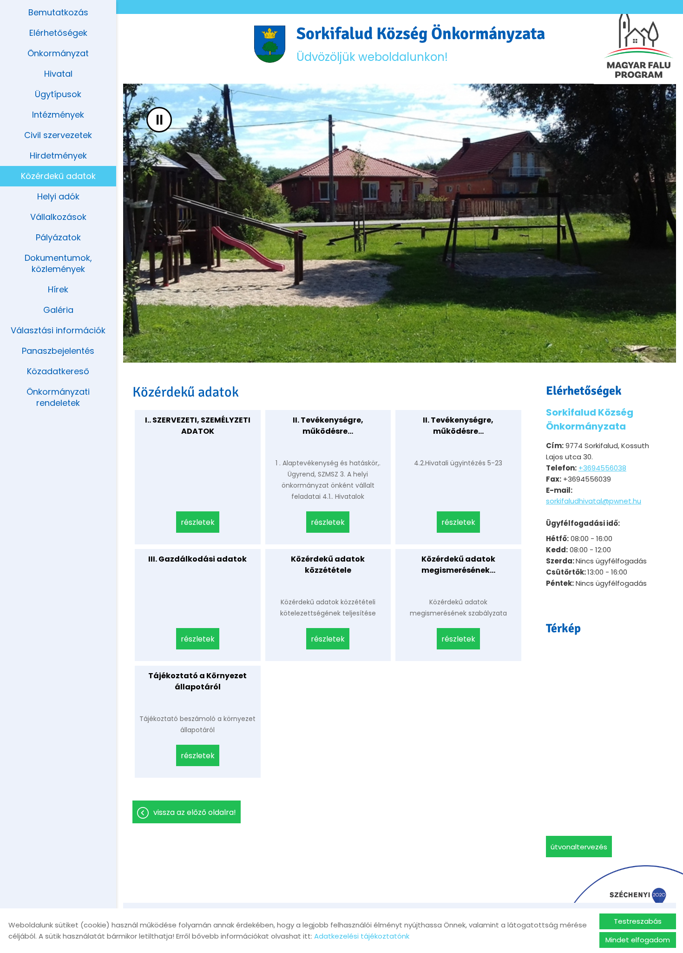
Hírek (58, 289)
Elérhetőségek (58, 33)
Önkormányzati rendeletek (58, 397)
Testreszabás (638, 921)
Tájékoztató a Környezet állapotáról (197, 681)
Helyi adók (58, 196)
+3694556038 (602, 468)
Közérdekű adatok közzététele (328, 565)
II (159, 119)
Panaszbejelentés (58, 351)
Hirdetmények (58, 155)
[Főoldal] (269, 44)
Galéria (58, 310)
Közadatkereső (58, 371)
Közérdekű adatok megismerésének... (458, 565)
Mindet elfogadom (637, 940)
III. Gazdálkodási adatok (197, 559)
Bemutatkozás (58, 12)
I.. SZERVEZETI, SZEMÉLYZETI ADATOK (197, 426)
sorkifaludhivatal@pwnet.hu (593, 501)
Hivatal (58, 73)
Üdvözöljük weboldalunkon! (420, 44)
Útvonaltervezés (579, 847)
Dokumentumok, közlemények (58, 263)
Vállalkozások (58, 217)
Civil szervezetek (58, 135)
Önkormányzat (58, 53)
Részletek (198, 522)
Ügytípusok (58, 94)
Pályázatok (58, 237)
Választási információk (58, 330)
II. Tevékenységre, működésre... (328, 426)
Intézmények (58, 114)
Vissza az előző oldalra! (194, 812)
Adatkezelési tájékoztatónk (361, 936)
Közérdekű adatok (58, 176)
